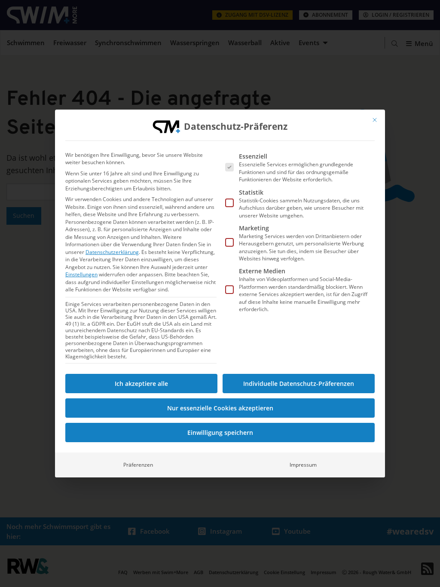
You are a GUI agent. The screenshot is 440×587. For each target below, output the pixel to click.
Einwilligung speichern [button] (220, 432)
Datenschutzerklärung (112, 252)
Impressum (303, 464)
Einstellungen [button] (81, 274)
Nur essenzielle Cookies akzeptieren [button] (220, 408)
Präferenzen (138, 464)
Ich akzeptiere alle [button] (141, 383)
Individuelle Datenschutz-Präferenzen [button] (298, 383)
